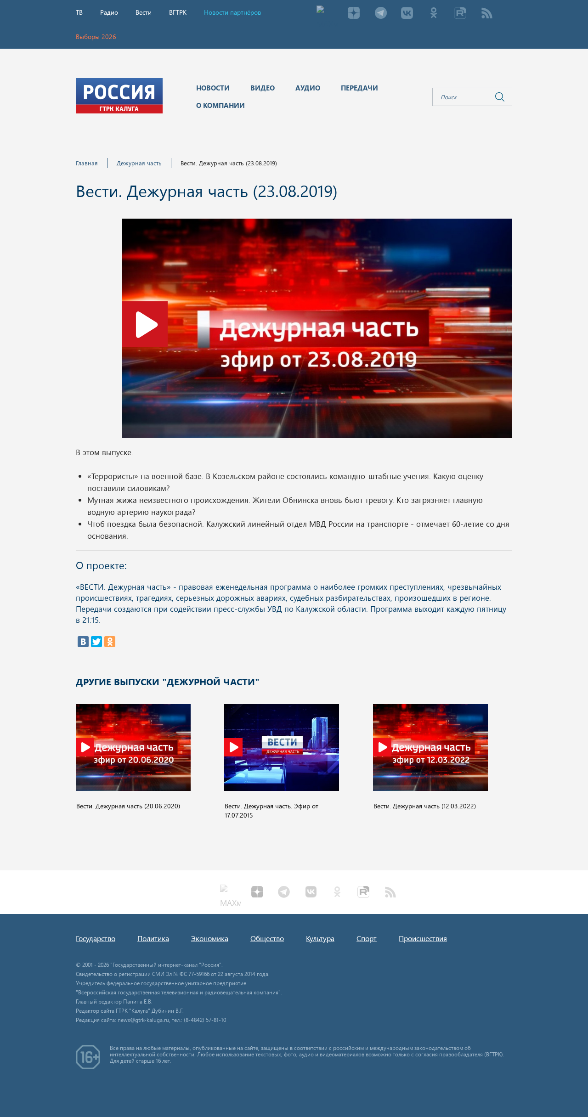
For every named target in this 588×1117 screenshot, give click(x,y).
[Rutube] (460, 14)
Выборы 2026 (96, 36)
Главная (87, 163)
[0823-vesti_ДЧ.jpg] (317, 331)
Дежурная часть (139, 163)
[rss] (487, 14)
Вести (144, 12)
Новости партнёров (232, 12)
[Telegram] (380, 14)
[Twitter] (96, 641)
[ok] (433, 14)
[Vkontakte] (407, 14)
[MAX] (327, 14)
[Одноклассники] (109, 641)
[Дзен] (353, 14)
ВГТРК (178, 12)
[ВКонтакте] (83, 641)
